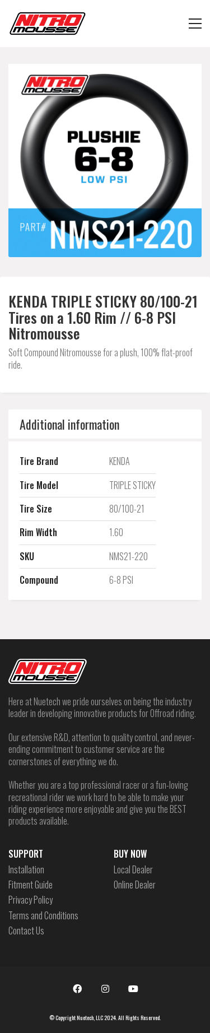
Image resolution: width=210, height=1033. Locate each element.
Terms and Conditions (43, 916)
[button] (195, 23)
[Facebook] (77, 989)
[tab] (105, 424)
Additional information (69, 424)
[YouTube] (133, 989)
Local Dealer (133, 870)
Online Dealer (135, 885)
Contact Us (26, 931)
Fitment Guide (30, 885)
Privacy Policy (30, 900)
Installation (26, 870)
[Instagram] (105, 989)
